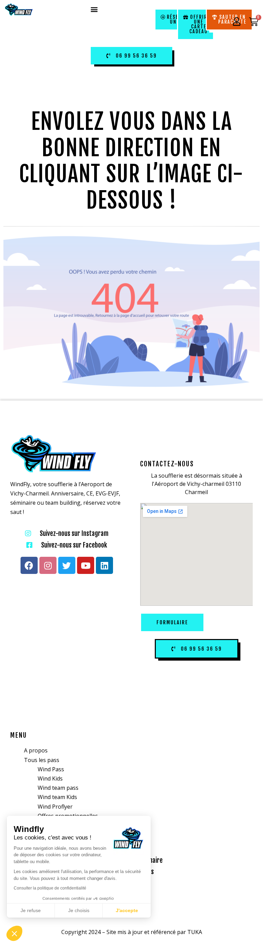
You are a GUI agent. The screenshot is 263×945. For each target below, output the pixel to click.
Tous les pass (41, 760)
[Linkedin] (104, 565)
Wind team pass (58, 787)
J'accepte (127, 910)
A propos (36, 750)
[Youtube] (85, 565)
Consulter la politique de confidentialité (50, 888)
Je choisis (78, 910)
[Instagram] (48, 565)
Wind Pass (51, 769)
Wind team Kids (57, 797)
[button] (94, 9)
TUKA (194, 932)
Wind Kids (50, 778)
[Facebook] (29, 565)
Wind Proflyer (55, 806)
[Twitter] (66, 565)
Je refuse (31, 910)
